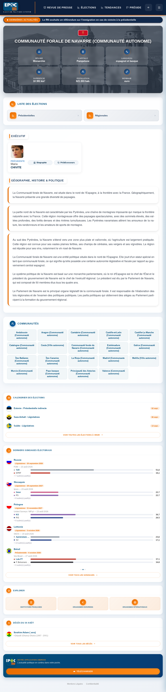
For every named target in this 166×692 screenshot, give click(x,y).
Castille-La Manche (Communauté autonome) (144, 335)
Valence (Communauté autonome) (113, 372)
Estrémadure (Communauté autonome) (114, 348)
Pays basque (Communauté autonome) (52, 374)
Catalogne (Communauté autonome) (21, 346)
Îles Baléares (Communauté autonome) (22, 361)
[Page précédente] (148, 7)
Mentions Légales (75, 684)
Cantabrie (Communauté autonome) (83, 333)
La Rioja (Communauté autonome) (83, 359)
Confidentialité (92, 684)
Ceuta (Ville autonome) (52, 345)
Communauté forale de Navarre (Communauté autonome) (82, 348)
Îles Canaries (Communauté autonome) (52, 361)
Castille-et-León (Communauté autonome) (113, 335)
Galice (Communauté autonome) (144, 346)
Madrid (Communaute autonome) (113, 359)
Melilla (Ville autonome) (144, 358)
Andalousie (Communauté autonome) (22, 335)
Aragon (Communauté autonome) (52, 333)
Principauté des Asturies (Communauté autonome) (83, 374)
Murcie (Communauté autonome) (22, 372)
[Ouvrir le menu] (159, 7)
